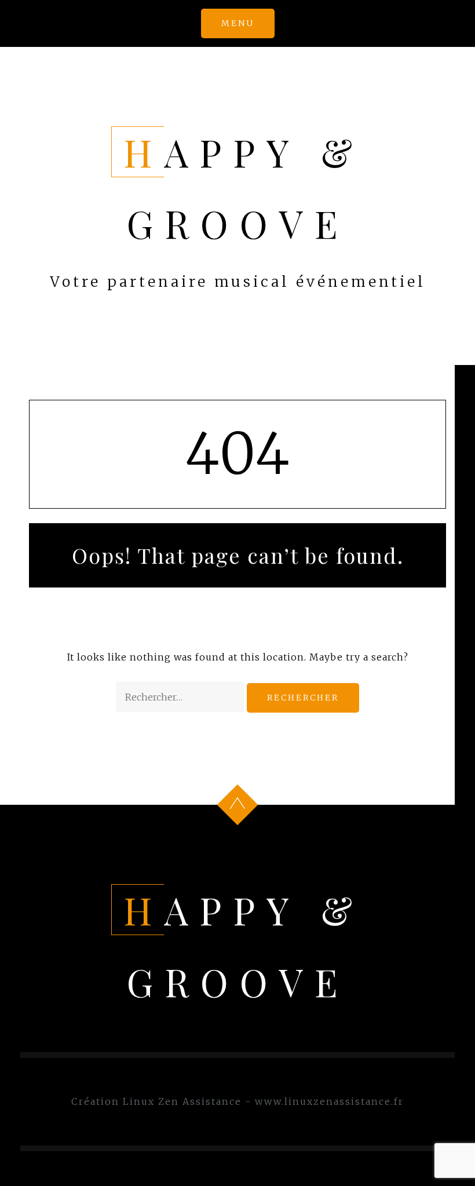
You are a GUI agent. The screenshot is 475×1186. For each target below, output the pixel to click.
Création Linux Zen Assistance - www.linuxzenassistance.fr (237, 1101)
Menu (237, 23)
